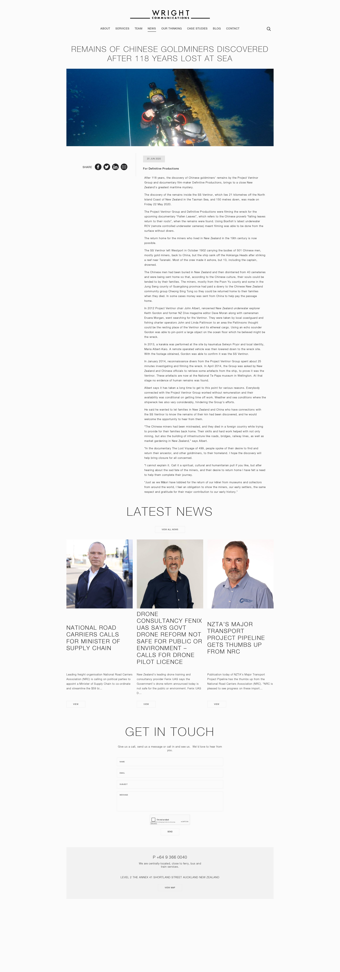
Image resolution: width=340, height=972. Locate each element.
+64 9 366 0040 (172, 858)
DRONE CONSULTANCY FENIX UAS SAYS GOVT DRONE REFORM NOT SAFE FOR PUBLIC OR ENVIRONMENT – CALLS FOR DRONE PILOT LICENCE (169, 638)
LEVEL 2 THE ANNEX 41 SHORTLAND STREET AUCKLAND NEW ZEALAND (170, 877)
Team (138, 28)
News (152, 28)
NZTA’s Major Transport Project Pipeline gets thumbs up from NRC (236, 638)
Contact (232, 28)
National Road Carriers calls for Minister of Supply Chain (93, 638)
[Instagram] (166, 933)
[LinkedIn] (173, 933)
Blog (217, 28)
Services (122, 28)
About (105, 28)
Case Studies (197, 28)
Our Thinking (171, 28)
